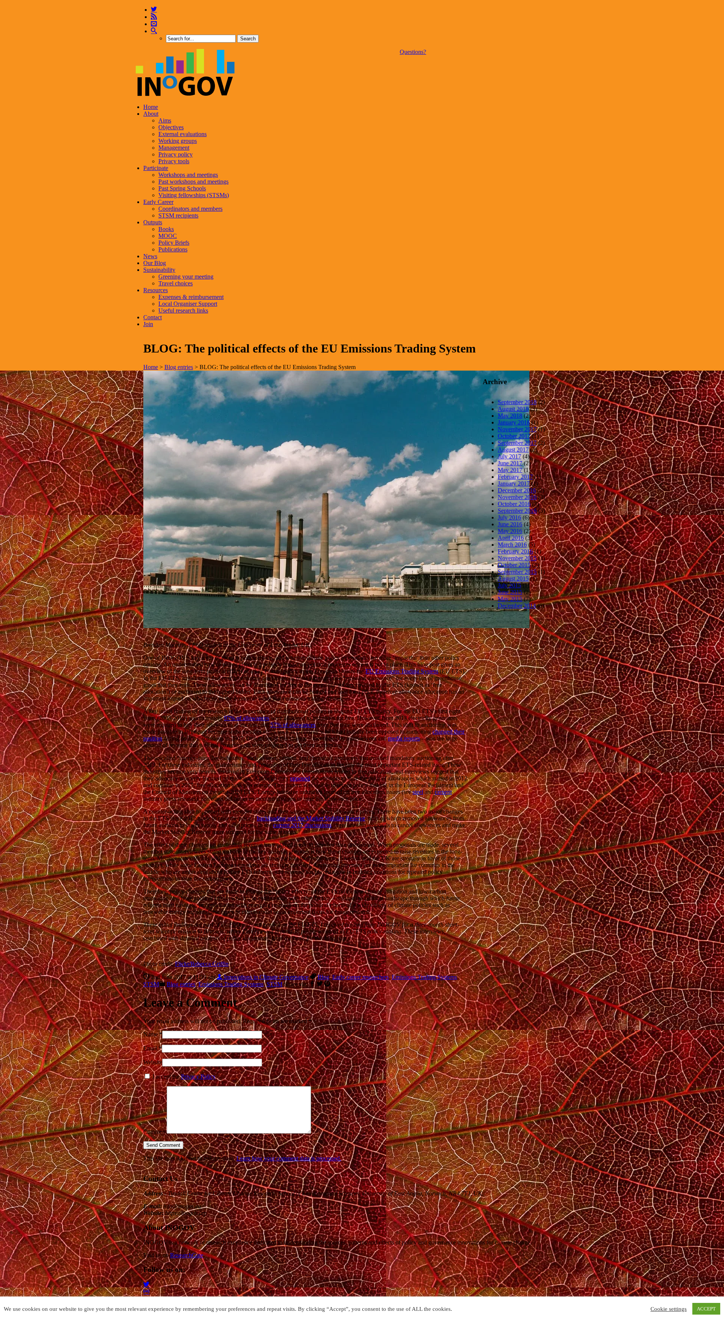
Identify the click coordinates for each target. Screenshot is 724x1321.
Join (148, 324)
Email (150, 1048)
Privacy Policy (198, 1076)
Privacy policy (175, 154)
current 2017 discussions (302, 825)
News (150, 256)
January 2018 (514, 422)
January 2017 (514, 483)
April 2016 (511, 538)
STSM (151, 984)
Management (173, 147)
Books (166, 229)
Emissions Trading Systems (424, 977)
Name (150, 1034)
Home (150, 107)
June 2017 (510, 463)
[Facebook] (312, 984)
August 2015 (513, 578)
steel (418, 792)
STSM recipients (178, 215)
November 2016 (517, 497)
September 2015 (517, 572)
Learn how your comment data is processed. (288, 1158)
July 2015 (509, 585)
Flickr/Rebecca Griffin (202, 964)
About (150, 113)
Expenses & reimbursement (191, 297)
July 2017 (509, 456)
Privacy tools (173, 161)
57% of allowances (293, 725)
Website (152, 1062)
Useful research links (183, 310)
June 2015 (510, 592)
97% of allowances (246, 718)
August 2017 (513, 449)
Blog (323, 977)
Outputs (152, 222)
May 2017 (510, 470)
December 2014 (517, 605)
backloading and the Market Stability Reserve (311, 818)
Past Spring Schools (182, 188)
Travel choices (175, 283)
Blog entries (178, 367)
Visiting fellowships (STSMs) (193, 195)
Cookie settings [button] (668, 1309)
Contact (152, 317)
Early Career (158, 202)
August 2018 (513, 409)
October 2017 (514, 436)
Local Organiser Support (187, 303)
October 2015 (514, 565)
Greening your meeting (185, 276)
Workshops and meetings (188, 175)
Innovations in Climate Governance (265, 977)
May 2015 (510, 599)
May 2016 (510, 531)
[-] (185, 94)
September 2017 (517, 443)
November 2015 (517, 558)
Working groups (177, 141)
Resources (155, 290)
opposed (300, 778)
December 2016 (517, 490)
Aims (164, 120)
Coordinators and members (190, 208)
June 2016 (510, 524)
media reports (404, 738)
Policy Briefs (173, 242)
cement (443, 792)
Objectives (171, 127)
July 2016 (509, 517)
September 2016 (517, 510)
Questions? (413, 52)
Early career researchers (360, 977)
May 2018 (510, 415)
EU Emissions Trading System (401, 671)
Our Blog (154, 263)
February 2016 (515, 551)
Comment (155, 1131)
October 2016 (514, 504)
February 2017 (515, 477)
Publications (172, 249)
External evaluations (182, 134)
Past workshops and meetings (193, 181)
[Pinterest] (327, 984)
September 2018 (517, 402)
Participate (155, 168)
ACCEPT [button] (706, 1309)
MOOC (167, 236)
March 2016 (512, 544)
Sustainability (159, 270)
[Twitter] (154, 9)
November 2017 (517, 429)
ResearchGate (186, 1255)
